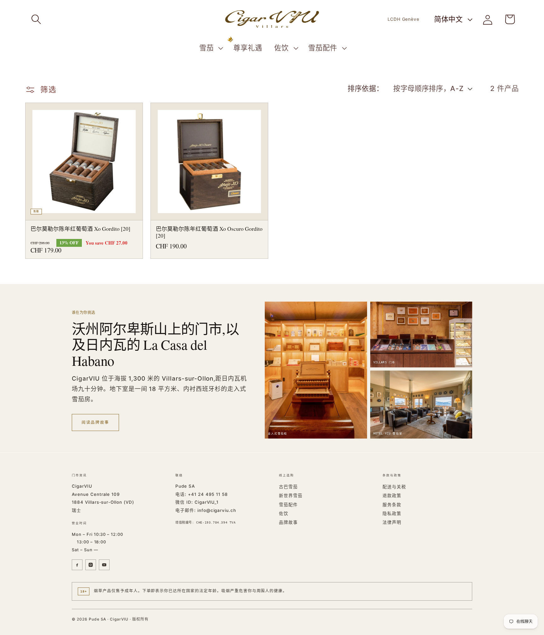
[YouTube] (104, 564)
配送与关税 (394, 486)
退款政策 (391, 495)
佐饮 (283, 513)
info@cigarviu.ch (216, 510)
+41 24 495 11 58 (208, 494)
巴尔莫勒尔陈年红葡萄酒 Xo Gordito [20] (80, 228)
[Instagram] (90, 564)
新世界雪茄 (291, 495)
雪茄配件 (288, 504)
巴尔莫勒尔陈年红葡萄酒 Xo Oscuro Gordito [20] (209, 232)
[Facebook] (77, 564)
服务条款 (391, 504)
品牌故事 (288, 522)
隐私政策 (391, 513)
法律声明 (391, 522)
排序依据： (365, 88)
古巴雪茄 (288, 486)
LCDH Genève (403, 19)
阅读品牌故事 (95, 422)
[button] (36, 19)
